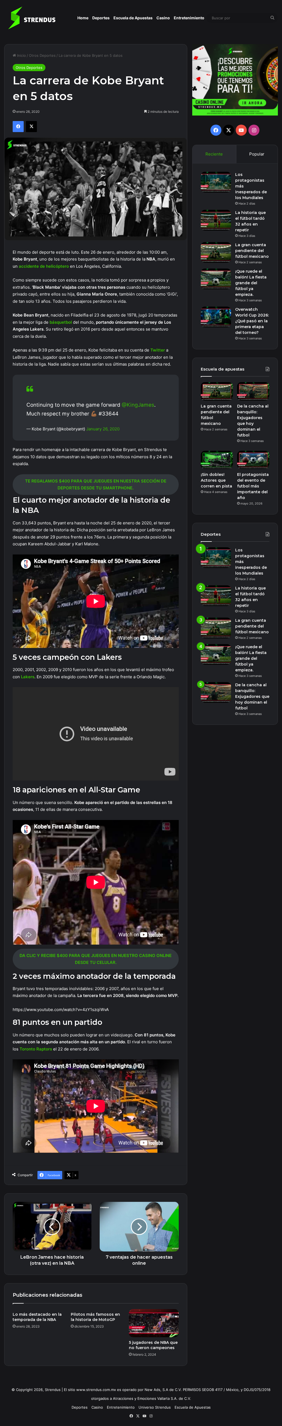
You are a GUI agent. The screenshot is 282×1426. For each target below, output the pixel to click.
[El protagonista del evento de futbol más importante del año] (253, 460)
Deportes (101, 17)
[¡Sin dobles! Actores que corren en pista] (217, 460)
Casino (163, 17)
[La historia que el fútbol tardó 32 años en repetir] (216, 220)
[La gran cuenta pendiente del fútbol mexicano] (216, 252)
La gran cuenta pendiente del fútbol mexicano (252, 250)
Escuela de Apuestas (133, 17)
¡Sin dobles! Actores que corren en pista (216, 480)
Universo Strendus (155, 1407)
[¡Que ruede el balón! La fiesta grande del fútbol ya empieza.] (216, 279)
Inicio (21, 55)
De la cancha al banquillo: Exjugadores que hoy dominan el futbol (252, 696)
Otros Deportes (42, 55)
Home (82, 17)
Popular (256, 154)
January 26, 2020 (103, 428)
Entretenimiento (189, 17)
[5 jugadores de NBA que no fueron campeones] (154, 1323)
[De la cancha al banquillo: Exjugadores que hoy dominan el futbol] (253, 391)
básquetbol (61, 322)
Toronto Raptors (35, 1049)
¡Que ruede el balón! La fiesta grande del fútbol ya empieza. (251, 283)
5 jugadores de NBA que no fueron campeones (153, 1345)
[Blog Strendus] (31, 18)
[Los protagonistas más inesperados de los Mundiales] (216, 182)
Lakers (27, 676)
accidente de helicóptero (44, 266)
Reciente (214, 154)
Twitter (158, 350)
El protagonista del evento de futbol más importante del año (253, 486)
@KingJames (138, 405)
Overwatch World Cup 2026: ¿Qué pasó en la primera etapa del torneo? (252, 321)
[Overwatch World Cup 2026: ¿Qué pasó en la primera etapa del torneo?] (216, 317)
